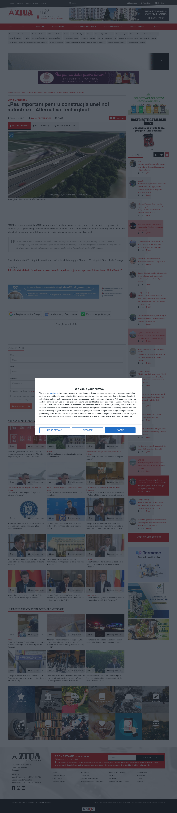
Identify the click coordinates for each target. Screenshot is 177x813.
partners (54, 393)
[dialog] (88, 406)
